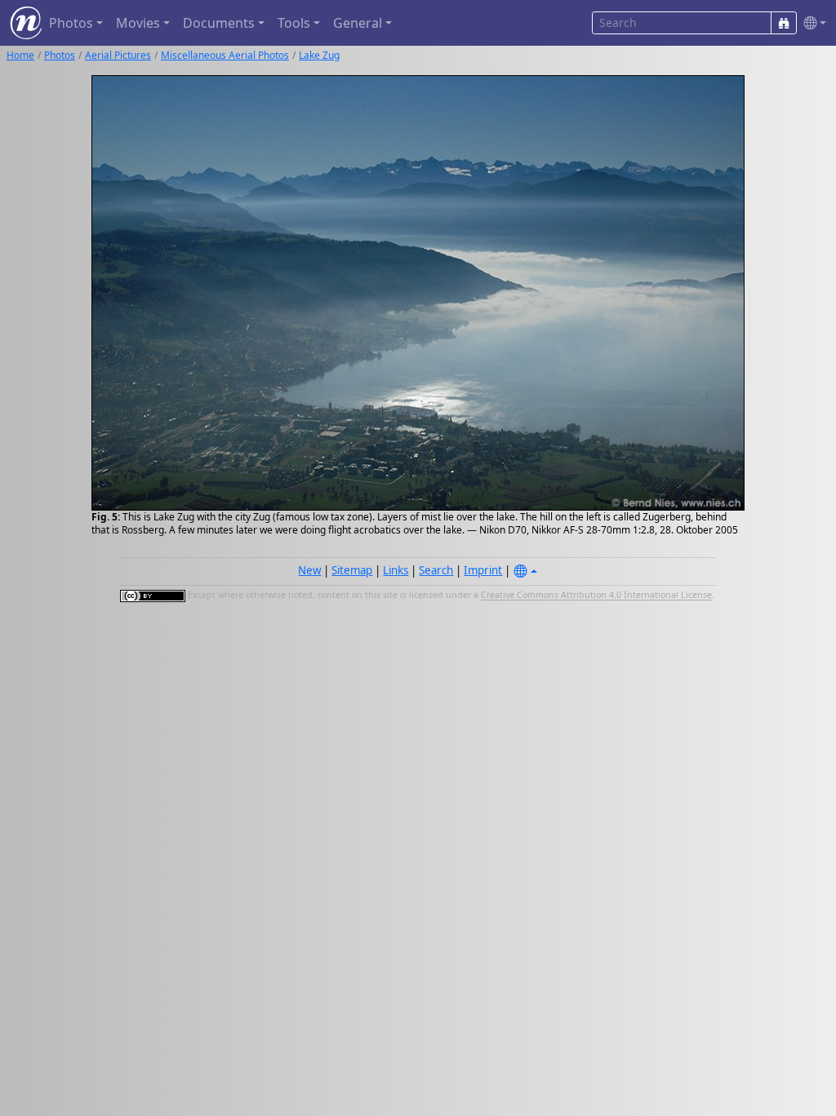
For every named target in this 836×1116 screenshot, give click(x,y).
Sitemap (351, 570)
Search (436, 570)
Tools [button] (294, 23)
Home (20, 55)
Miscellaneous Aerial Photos (225, 55)
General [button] (357, 23)
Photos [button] (71, 23)
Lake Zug (319, 55)
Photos (59, 55)
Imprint (483, 570)
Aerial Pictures (118, 55)
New (309, 570)
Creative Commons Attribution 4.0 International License (596, 595)
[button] (811, 23)
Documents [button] (219, 23)
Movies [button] (138, 23)
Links (395, 570)
